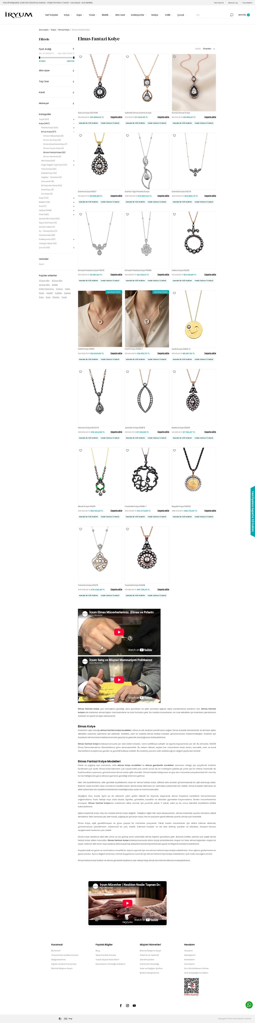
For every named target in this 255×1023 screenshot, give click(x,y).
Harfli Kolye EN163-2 (181, 349)
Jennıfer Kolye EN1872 (135, 427)
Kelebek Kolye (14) (49, 173)
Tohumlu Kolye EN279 (88, 585)
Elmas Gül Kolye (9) (52, 140)
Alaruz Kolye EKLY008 (88, 112)
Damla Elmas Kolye (181, 112)
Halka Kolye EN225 (180, 270)
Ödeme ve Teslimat (149, 955)
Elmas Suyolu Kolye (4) (53, 148)
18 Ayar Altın (57, 280)
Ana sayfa (43, 30)
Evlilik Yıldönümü (46, 289)
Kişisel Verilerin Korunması (63, 964)
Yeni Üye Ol (219, 2)
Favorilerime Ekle (80, 57)
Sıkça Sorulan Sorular (106, 955)
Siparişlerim (190, 955)
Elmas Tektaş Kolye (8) (53, 136)
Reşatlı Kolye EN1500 (181, 506)
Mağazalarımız (58, 959)
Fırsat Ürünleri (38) (47, 235)
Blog (98, 950)
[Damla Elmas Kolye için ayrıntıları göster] (194, 82)
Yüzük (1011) (44, 119)
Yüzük (64, 297)
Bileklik (55, 285)
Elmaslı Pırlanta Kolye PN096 (138, 270)
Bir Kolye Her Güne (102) (51, 185)
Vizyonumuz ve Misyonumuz (64, 955)
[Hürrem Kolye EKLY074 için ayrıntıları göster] (100, 397)
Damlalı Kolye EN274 (181, 191)
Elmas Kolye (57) (48, 131)
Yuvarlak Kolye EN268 (135, 585)
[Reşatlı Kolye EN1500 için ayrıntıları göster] (194, 476)
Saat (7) (42, 206)
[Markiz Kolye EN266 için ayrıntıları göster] (194, 397)
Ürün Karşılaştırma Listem (196, 972)
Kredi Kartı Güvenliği (149, 964)
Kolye (41, 297)
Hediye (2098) (45, 210)
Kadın (41, 293)
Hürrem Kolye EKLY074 (88, 427)
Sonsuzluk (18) (47, 181)
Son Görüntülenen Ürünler (196, 968)
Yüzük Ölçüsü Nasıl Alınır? (107, 959)
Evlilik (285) (44, 214)
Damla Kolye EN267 (87, 191)
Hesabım (188, 950)
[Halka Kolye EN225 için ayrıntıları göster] (194, 240)
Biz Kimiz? (56, 950)
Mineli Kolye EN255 (86, 506)
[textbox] (212, 15)
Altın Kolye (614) (48, 160)
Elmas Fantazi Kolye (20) (54, 152)
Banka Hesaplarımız (149, 972)
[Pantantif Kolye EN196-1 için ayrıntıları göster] (147, 476)
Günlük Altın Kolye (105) (49, 218)
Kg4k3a (58, 293)
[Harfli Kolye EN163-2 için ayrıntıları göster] (194, 319)
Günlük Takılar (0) (47, 227)
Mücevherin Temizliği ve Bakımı (110, 964)
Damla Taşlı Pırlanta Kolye (137, 191)
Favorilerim (189, 964)
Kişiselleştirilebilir (114, 292)
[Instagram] (127, 1006)
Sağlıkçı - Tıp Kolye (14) (51, 177)
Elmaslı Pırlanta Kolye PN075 (91, 270)
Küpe (48, 297)
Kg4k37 (49, 293)
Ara (231, 15)
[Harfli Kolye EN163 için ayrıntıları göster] (100, 319)
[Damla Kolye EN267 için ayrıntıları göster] (100, 161)
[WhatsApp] (249, 1005)
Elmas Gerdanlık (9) (52, 156)
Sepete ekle (116, 117)
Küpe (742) (44, 198)
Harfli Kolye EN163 (86, 349)
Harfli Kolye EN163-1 (134, 349)
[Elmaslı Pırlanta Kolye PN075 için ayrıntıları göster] (100, 240)
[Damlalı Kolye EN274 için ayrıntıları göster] (194, 161)
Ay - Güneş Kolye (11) (48, 231)
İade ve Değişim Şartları (151, 968)
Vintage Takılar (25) (48, 243)
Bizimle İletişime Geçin (62, 968)
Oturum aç (233, 2)
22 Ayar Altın (44, 285)
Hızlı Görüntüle (80, 61)
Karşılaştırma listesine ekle (80, 65)
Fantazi (59, 289)
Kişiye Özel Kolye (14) (48, 222)
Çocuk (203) (44, 247)
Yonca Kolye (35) (48, 169)
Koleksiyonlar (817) (47, 239)
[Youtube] (134, 1006)
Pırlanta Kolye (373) (49, 127)
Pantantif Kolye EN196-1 (135, 506)
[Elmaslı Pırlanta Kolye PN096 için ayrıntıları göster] (147, 240)
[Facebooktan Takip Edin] (121, 1006)
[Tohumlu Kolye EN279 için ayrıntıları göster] (100, 555)
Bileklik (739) (44, 202)
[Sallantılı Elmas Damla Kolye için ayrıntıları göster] (147, 82)
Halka (67, 289)
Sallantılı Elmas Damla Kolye (138, 112)
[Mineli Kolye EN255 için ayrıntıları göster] (100, 476)
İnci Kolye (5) (47, 194)
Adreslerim (189, 959)
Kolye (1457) (44, 123)
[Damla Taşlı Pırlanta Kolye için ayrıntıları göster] (147, 161)
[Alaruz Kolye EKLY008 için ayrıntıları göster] (100, 82)
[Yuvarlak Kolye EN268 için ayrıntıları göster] (147, 555)
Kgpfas (67, 293)
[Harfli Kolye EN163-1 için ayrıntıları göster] (147, 319)
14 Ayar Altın (44, 280)
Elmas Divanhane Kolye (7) (55, 144)
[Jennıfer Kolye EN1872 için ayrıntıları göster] (147, 397)
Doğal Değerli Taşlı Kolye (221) (54, 165)
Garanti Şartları (147, 959)
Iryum (41, 264)
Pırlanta (56, 297)
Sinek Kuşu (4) (47, 189)
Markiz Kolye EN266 (181, 427)
